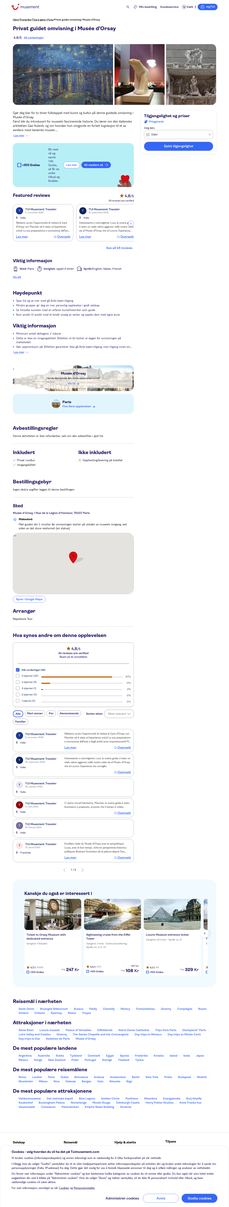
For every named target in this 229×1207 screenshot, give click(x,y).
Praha (168, 1077)
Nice (56, 1081)
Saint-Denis (26, 1009)
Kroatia (159, 1055)
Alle (18, 713)
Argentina (25, 1055)
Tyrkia (139, 1060)
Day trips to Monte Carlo (184, 1034)
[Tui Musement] (28, 7)
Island (173, 1055)
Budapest (184, 1077)
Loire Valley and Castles (35, 1034)
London (37, 1077)
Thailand (123, 1060)
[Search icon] (127, 7)
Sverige (107, 1060)
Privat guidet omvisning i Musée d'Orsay (77, 19)
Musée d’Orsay (73, 373)
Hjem (16, 19)
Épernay (56, 1013)
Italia (186, 1055)
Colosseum (48, 1107)
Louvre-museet (50, 1030)
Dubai (65, 1077)
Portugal (90, 1060)
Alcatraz (125, 1107)
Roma (22, 1077)
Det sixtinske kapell (60, 1098)
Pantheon (131, 1098)
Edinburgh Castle (128, 1102)
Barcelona (81, 1077)
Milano (43, 1081)
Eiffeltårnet (105, 1030)
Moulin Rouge (101, 1102)
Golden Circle (110, 1098)
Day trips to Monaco (148, 1034)
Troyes (86, 1013)
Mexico (23, 1060)
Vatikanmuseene (30, 1098)
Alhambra (150, 1098)
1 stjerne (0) (28, 700)
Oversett (63, 236)
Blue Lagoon (87, 1098)
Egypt (110, 1055)
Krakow (99, 1077)
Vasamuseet (27, 1107)
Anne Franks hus (190, 1102)
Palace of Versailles (78, 1030)
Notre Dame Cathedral (133, 1030)
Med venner (35, 713)
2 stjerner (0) (29, 694)
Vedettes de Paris (58, 1038)
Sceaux (78, 1009)
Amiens (23, 1013)
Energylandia (171, 1098)
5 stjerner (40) (30, 675)
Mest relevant (117, 713)
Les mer (19, 135)
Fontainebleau (145, 1009)
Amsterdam (118, 1077)
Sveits (60, 1055)
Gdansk (70, 1081)
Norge (38, 1060)
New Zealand (56, 1060)
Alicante (114, 1081)
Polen (75, 1060)
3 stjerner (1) (29, 688)
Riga (129, 1081)
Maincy (125, 1009)
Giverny (166, 1009)
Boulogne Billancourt (54, 1009)
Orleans (39, 1013)
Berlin (136, 1077)
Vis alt (17, 277)
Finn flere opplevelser (76, 406)
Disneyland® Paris (194, 1030)
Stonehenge (79, 1102)
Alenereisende (69, 713)
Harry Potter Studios (159, 1102)
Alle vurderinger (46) (33, 669)
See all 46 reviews (119, 248)
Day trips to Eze (29, 1038)
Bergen (86, 1081)
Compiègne (184, 1009)
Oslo (100, 1081)
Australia (44, 1055)
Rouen (202, 1009)
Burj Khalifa (194, 1098)
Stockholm (26, 1081)
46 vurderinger (34, 37)
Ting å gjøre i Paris (42, 19)
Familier (20, 721)
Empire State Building (99, 1107)
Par (51, 713)
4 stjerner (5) (29, 682)
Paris (66, 402)
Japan (200, 1055)
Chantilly (109, 1009)
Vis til (71, 383)
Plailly (93, 1009)
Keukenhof (26, 1102)
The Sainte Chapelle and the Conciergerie (101, 1034)
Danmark (94, 1055)
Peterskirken (70, 1107)
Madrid (202, 1077)
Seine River (26, 1030)
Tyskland (76, 1055)
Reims (72, 1013)
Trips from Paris (165, 1030)
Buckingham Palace (52, 1102)
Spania (124, 1055)
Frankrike (25, 19)
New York (152, 1077)
